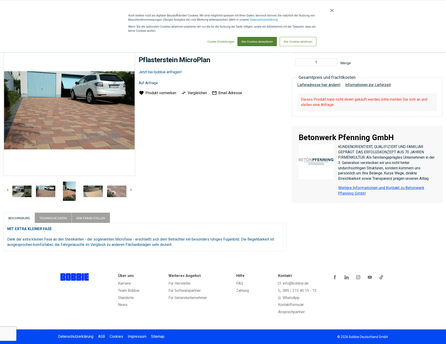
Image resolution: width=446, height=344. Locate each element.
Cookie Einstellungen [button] (221, 41)
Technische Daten (53, 218)
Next (130, 189)
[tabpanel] (22, 192)
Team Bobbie (128, 290)
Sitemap (157, 336)
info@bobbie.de (295, 283)
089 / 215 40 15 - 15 (299, 290)
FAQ (239, 283)
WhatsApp (291, 298)
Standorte (126, 298)
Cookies (116, 336)
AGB (101, 336)
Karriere (124, 283)
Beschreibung (19, 218)
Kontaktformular (291, 304)
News (123, 304)
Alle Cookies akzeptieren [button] (257, 41)
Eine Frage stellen (90, 218)
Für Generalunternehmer (187, 298)
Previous (7, 189)
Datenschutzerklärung (264, 19)
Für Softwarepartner (184, 290)
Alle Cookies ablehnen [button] (298, 41)
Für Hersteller (179, 283)
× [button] (331, 9)
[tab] (19, 217)
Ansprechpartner (291, 312)
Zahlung (242, 290)
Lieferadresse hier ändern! (319, 85)
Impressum (137, 336)
